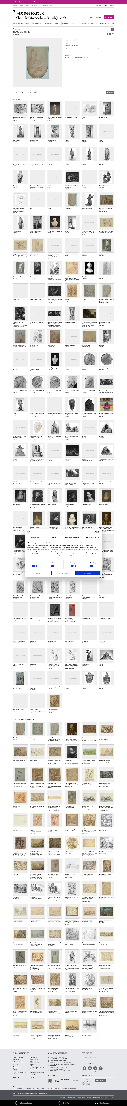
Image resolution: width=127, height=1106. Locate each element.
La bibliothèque (34, 1059)
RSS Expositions (86, 1081)
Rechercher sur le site (40, 5)
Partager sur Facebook (107, 34)
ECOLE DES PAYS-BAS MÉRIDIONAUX (76, 58)
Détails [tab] (54, 537)
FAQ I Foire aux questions (18, 1058)
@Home (111, 23)
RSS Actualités (86, 1083)
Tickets (110, 17)
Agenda (48, 23)
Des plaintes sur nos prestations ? (68, 1097)
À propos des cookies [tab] (92, 537)
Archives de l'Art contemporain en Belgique (37, 1066)
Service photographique (36, 1062)
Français (106, 5)
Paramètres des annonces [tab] (73, 537)
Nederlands (99, 5)
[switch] (53, 566)
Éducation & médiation (89, 23)
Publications (33, 1061)
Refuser (38, 573)
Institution (73, 23)
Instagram (95, 1071)
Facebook (84, 1071)
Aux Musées (17, 1067)
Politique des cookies (109, 1097)
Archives (32, 1064)
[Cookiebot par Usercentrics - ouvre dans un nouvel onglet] (92, 532)
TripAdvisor (100, 1071)
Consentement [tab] (34, 537)
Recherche (102, 23)
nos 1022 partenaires (38, 545)
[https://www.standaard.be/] (75, 1080)
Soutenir (32, 1075)
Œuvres (112, 29)
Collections (57, 23)
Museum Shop (17, 1070)
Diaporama (110, 92)
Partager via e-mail (112, 34)
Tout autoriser (88, 573)
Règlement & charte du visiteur (19, 1073)
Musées (65, 23)
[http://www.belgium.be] (57, 1081)
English (112, 5)
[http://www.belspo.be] (50, 1081)
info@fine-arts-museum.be (69, 1088)
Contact (21, 5)
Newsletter (101, 1080)
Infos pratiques (18, 23)
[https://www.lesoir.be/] (65, 1079)
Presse (27, 5)
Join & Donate (96, 17)
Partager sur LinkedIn (110, 34)
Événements (34, 5)
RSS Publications (86, 1084)
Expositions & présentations (34, 23)
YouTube (90, 1071)
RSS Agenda (85, 1079)
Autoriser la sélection (63, 573)
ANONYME (68, 55)
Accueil (15, 5)
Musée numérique (34, 1069)
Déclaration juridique (97, 1097)
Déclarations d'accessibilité (84, 1097)
